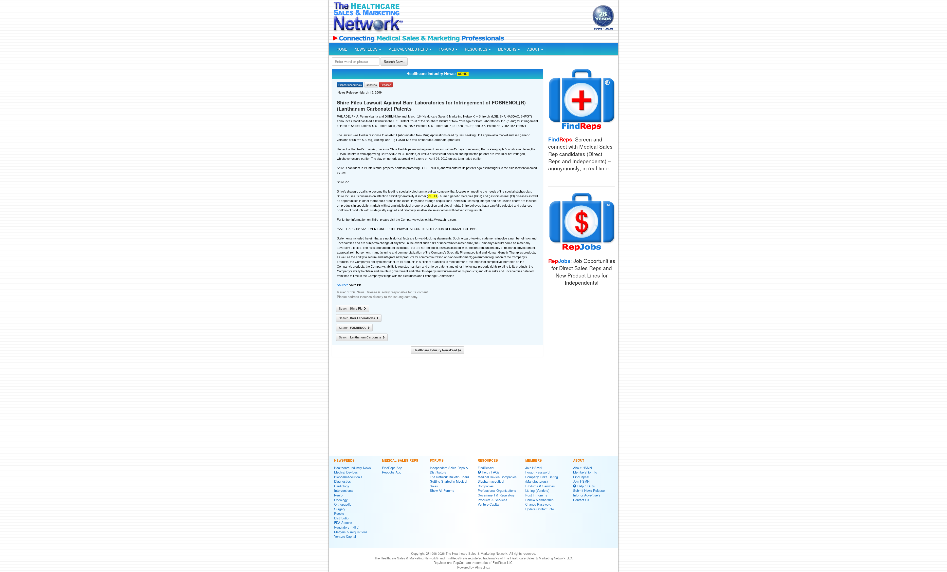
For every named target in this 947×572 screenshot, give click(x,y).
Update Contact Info (539, 509)
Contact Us (581, 499)
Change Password (538, 504)
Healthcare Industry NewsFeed (436, 350)
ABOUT (534, 49)
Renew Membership (539, 499)
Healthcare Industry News (352, 467)
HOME (342, 49)
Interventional (343, 490)
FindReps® (486, 467)
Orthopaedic (342, 504)
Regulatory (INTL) (346, 527)
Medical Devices (346, 472)
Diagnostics (342, 481)
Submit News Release (589, 490)
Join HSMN (533, 467)
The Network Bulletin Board (449, 476)
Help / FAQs (490, 472)
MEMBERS (507, 49)
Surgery (339, 509)
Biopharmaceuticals (348, 476)
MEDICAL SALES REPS (408, 49)
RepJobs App (391, 472)
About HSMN (582, 467)
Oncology (341, 499)
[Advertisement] (497, 18)
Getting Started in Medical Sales (448, 483)
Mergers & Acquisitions (350, 532)
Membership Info (585, 472)
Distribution (342, 518)
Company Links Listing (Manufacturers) (541, 479)
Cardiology (341, 486)
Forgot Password (537, 472)
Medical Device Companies (497, 476)
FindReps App (392, 467)
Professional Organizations (497, 490)
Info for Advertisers (587, 495)
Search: (351, 308)
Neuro (338, 495)
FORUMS (447, 49)
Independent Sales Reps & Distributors (449, 470)
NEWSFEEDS (367, 49)
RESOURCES (476, 49)
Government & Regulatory (496, 495)
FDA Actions (343, 522)
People (339, 513)
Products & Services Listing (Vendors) (540, 488)
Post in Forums (536, 495)
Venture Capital (345, 536)
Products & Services (492, 499)
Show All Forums (442, 490)
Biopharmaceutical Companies (491, 483)
